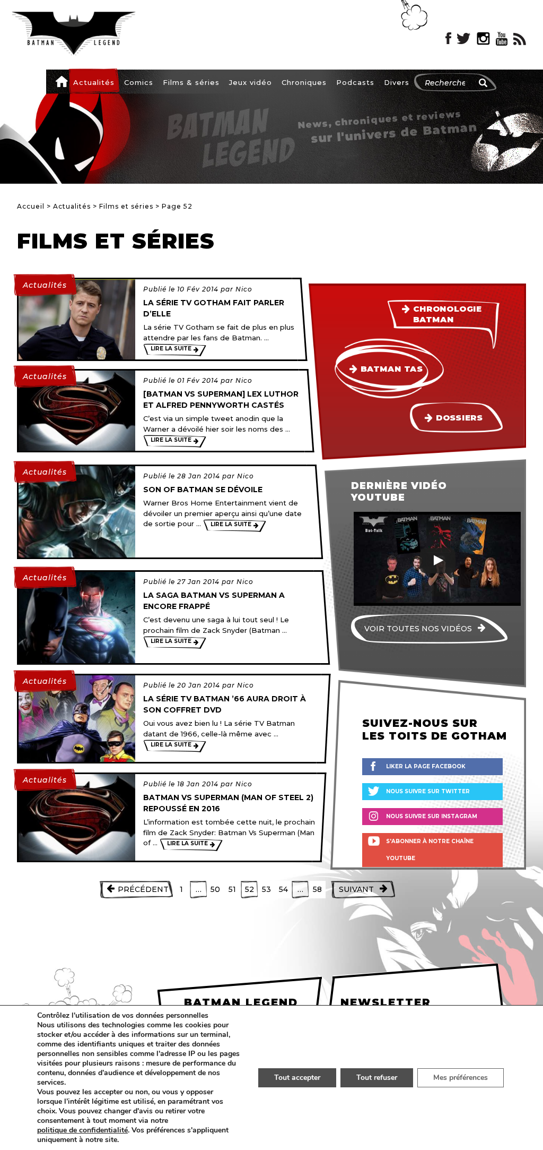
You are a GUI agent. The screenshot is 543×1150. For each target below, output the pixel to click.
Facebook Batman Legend (448, 39)
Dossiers (459, 418)
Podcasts (355, 82)
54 (283, 889)
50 (215, 889)
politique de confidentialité (82, 1130)
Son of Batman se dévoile (202, 489)
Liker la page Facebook (426, 766)
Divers (396, 82)
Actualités (94, 82)
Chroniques (304, 82)
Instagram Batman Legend (483, 39)
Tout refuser (376, 1077)
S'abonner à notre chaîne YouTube (430, 850)
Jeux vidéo (250, 82)
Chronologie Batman (447, 314)
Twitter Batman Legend (464, 39)
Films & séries (191, 82)
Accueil (61, 81)
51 (232, 889)
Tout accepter (297, 1077)
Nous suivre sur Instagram (431, 816)
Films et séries (126, 206)
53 (266, 889)
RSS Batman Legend (519, 39)
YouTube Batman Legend (501, 39)
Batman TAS (392, 369)
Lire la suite (171, 348)
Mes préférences (460, 1077)
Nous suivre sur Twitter (428, 791)
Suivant (356, 889)
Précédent (143, 889)
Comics (138, 82)
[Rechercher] (483, 82)
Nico (243, 289)
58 (317, 889)
